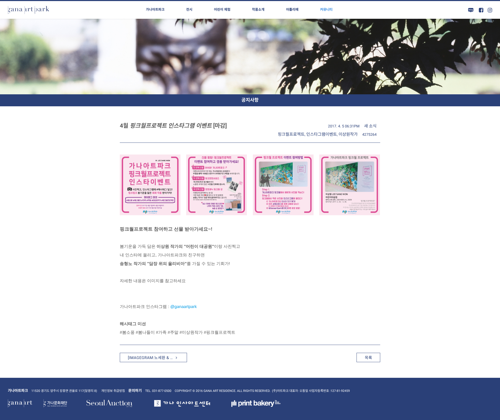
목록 (368, 357)
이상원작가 (348, 134)
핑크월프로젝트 (291, 134)
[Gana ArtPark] (28, 10)
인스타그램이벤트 (321, 134)
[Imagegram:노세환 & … (151, 357)
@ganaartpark (183, 307)
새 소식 (370, 125)
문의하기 (135, 391)
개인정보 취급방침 (113, 391)
